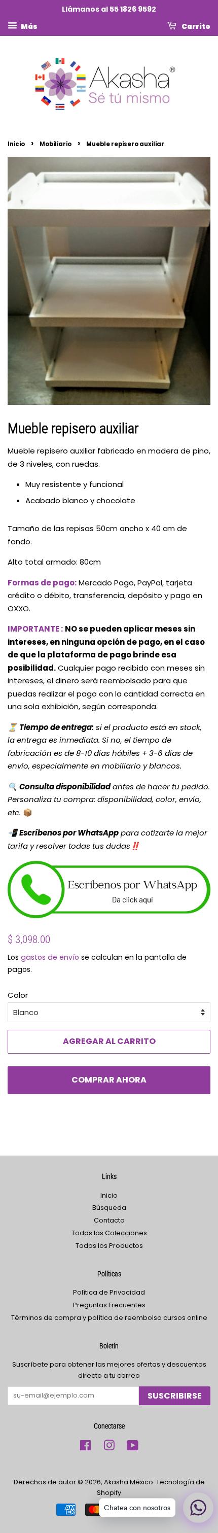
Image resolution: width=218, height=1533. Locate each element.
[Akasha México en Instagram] (109, 1447)
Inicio (16, 144)
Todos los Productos (109, 1245)
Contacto (109, 1220)
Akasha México (128, 1482)
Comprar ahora (109, 1080)
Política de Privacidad (109, 1292)
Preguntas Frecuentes (109, 1305)
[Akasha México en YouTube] (132, 1447)
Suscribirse (175, 1396)
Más (29, 26)
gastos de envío (50, 957)
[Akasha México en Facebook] (85, 1447)
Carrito (195, 26)
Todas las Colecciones (109, 1233)
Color (18, 995)
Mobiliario (55, 144)
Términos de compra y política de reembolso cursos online (109, 1317)
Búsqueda (109, 1207)
